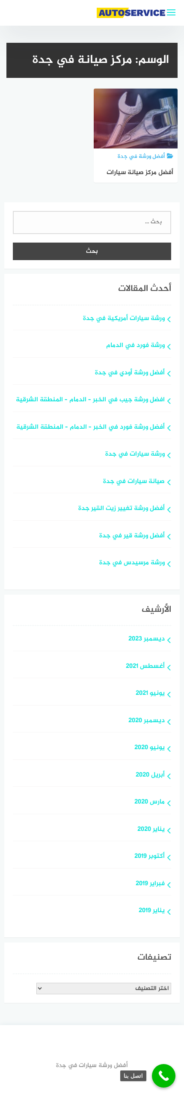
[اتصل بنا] (163, 1076)
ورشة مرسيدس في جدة (132, 563)
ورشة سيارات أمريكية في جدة (124, 319)
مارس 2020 (149, 802)
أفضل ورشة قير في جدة (132, 536)
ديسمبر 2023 (146, 639)
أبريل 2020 (150, 775)
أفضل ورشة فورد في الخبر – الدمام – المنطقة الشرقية (90, 428)
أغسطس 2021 (145, 667)
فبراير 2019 (150, 884)
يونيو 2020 (149, 748)
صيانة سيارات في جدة (134, 482)
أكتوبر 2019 (149, 857)
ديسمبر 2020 (146, 721)
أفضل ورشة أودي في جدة (130, 373)
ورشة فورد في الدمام (135, 346)
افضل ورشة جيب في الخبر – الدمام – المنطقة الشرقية (90, 400)
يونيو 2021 (150, 694)
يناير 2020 (151, 830)
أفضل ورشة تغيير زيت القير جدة (121, 509)
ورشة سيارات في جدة (135, 455)
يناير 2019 (152, 911)
